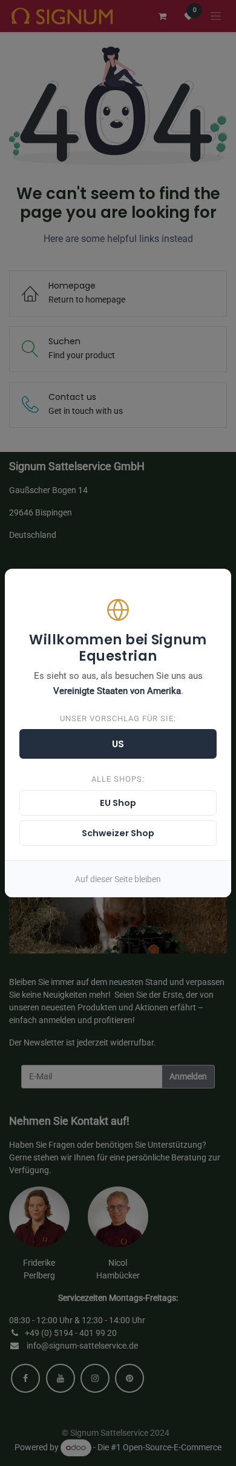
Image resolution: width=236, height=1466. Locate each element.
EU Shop (118, 803)
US (118, 744)
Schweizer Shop (118, 833)
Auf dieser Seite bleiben (118, 879)
